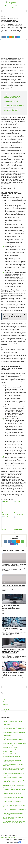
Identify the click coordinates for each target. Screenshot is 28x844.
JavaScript (5, 699)
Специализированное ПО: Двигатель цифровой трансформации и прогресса (11, 607)
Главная (3, 16)
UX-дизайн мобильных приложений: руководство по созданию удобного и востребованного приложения (13, 739)
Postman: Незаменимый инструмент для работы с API (12, 629)
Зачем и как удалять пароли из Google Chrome (14, 743)
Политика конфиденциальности (8, 837)
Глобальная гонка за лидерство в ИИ (12, 777)
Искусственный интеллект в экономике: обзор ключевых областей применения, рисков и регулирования (14, 734)
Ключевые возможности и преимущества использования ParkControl (11, 101)
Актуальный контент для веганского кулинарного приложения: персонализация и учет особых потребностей (14, 785)
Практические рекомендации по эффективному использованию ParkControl (12, 110)
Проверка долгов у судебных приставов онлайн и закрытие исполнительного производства (13, 723)
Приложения (6, 709)
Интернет (5, 704)
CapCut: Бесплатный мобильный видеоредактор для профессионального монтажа (13, 674)
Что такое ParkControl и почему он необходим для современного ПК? (13, 97)
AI (3, 697)
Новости (5, 706)
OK (19, 842)
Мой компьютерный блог (12, 6)
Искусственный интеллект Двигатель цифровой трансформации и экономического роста (14, 728)
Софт (19, 35)
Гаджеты (5, 702)
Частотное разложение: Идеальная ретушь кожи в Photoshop (14, 565)
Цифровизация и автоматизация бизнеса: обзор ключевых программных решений (13, 651)
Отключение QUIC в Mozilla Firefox (13, 585)
